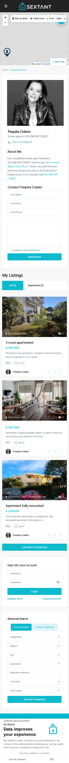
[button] (7, 52)
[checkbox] (8, 250)
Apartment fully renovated (25, 506)
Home (5, 70)
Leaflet (37, 63)
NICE (23, 333)
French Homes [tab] (21, 627)
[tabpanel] (34, 668)
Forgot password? (52, 598)
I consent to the (26, 250)
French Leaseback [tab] (45, 627)
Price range (16, 690)
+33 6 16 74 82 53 (22, 142)
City (12, 655)
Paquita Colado (19, 131)
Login (34, 591)
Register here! (15, 598)
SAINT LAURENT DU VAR (33, 496)
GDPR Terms (34, 250)
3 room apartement (20, 342)
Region (14, 646)
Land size (15, 681)
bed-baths (15, 664)
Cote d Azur (14, 333)
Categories (15, 637)
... (39, 357)
